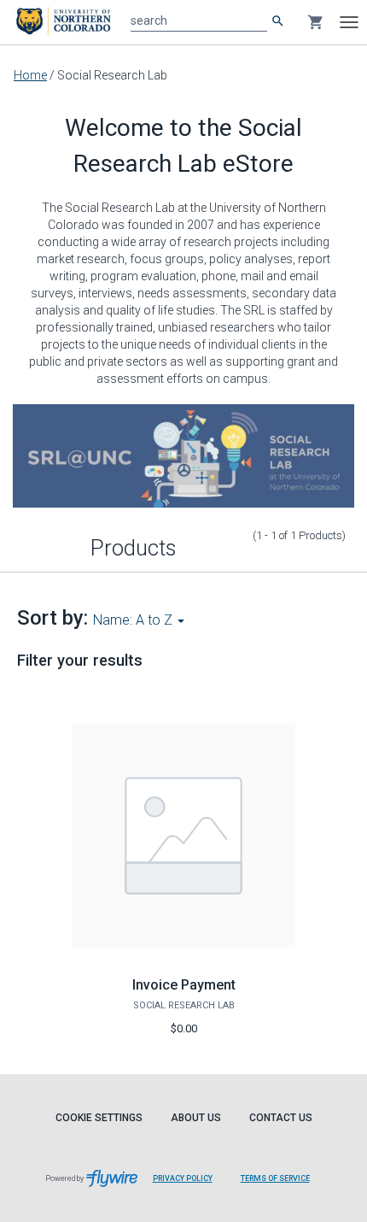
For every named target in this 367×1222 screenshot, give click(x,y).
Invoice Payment (184, 985)
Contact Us (280, 1118)
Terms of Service (275, 1178)
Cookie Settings (99, 1118)
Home (30, 75)
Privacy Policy (183, 1178)
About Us (196, 1118)
